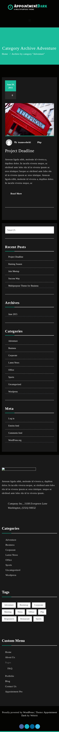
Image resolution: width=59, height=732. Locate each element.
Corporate (12, 355)
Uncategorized (14, 384)
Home (5, 54)
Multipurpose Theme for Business (23, 286)
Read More (16, 193)
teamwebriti (24, 142)
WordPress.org (14, 440)
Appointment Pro (13, 691)
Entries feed (13, 426)
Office (11, 370)
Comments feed (15, 433)
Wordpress (13, 391)
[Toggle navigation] (30, 20)
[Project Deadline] (29, 121)
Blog (7, 681)
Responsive (9, 619)
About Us (10, 657)
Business (12, 348)
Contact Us (10, 686)
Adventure (13, 341)
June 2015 (12, 314)
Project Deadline (19, 150)
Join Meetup (13, 271)
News (20, 612)
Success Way (14, 278)
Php (39, 142)
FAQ (10, 668)
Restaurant (25, 619)
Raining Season (15, 264)
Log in (11, 418)
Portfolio (9, 676)
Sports (11, 377)
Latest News (13, 363)
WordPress (28, 712)
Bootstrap (24, 605)
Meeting (7, 612)
